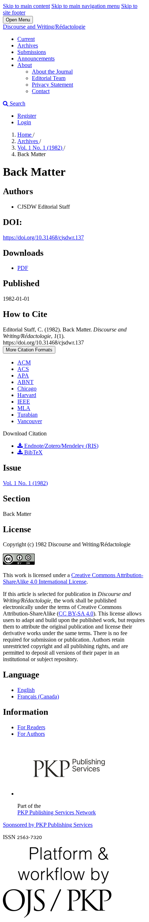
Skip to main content (26, 6)
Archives (27, 45)
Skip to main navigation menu (85, 6)
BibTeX (33, 452)
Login (24, 122)
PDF (22, 268)
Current (26, 39)
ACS (23, 369)
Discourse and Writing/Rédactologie (44, 27)
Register (26, 116)
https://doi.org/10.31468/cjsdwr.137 (43, 237)
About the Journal (52, 71)
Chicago (27, 388)
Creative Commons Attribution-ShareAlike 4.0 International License (73, 578)
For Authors (31, 734)
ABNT (25, 382)
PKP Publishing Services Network (56, 812)
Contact (41, 91)
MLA (23, 408)
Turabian (27, 415)
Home (25, 135)
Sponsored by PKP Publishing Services (48, 825)
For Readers (31, 727)
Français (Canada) (38, 696)
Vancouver (29, 421)
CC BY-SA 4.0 (76, 613)
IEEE (23, 402)
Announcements (36, 58)
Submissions (31, 52)
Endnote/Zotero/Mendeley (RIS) (60, 446)
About (24, 65)
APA (23, 375)
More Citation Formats (29, 349)
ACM (24, 362)
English (26, 690)
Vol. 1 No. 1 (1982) (40, 148)
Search (16, 103)
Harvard (26, 395)
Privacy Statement (52, 85)
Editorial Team (48, 78)
